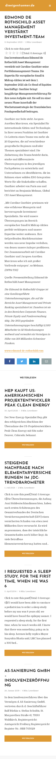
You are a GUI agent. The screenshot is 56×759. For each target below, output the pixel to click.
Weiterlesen (28, 445)
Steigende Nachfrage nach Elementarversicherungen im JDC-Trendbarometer (27, 473)
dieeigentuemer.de (19, 5)
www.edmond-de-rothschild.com (23, 350)
